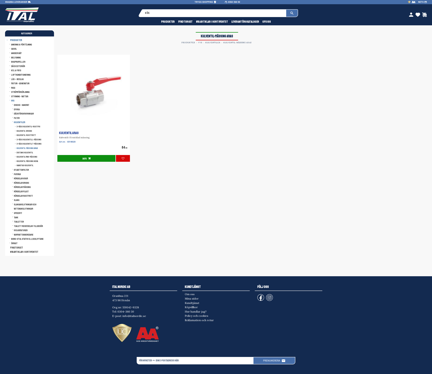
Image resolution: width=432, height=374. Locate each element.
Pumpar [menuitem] (17, 174)
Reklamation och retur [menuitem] (199, 320)
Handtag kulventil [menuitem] (25, 165)
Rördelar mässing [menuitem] (22, 187)
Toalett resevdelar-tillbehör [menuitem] (28, 226)
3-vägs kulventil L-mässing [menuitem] (29, 139)
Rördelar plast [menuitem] (21, 191)
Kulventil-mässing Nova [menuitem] (27, 161)
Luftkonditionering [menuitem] (21, 74)
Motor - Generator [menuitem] (20, 83)
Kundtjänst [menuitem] (192, 303)
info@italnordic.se (134, 316)
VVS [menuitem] (12, 100)
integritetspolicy (214, 368)
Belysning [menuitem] (16, 57)
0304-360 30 (234, 2)
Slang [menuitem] (16, 200)
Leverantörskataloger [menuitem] (245, 21)
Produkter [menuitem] (168, 21)
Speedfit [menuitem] (18, 213)
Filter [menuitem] (17, 118)
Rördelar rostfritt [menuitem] (23, 196)
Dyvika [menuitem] (17, 109)
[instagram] (260, 295)
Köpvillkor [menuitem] (191, 307)
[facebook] (258, 295)
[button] (123, 158)
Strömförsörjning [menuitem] (20, 92)
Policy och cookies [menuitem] (196, 315)
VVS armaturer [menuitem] (21, 230)
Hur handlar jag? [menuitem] (196, 311)
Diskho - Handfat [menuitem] (21, 105)
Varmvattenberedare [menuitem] (23, 234)
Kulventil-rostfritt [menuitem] (26, 135)
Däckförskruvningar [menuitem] (24, 113)
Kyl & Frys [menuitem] (16, 70)
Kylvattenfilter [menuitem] (21, 170)
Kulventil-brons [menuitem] (24, 131)
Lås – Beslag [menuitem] (17, 79)
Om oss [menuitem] (266, 21)
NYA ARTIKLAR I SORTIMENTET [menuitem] (212, 21)
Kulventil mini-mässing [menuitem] (27, 157)
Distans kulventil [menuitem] (25, 152)
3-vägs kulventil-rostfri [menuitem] (28, 126)
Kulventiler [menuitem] (19, 122)
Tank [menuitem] (16, 217)
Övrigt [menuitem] (14, 243)
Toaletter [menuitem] (19, 221)
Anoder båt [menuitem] (16, 53)
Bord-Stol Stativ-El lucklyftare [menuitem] (27, 238)
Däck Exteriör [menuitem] (18, 66)
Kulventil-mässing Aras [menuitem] (27, 148)
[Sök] (292, 13)
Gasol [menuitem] (14, 48)
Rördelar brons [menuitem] (21, 183)
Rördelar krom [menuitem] (21, 178)
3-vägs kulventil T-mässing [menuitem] (29, 144)
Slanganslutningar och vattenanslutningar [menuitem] (25, 206)
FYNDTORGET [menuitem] (185, 21)
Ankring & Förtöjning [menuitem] (21, 44)
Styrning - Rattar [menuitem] (19, 96)
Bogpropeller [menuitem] (18, 61)
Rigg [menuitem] (13, 87)
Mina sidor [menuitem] (192, 298)
